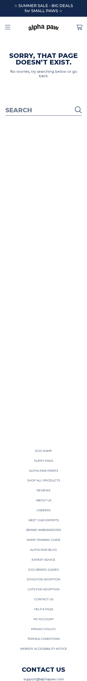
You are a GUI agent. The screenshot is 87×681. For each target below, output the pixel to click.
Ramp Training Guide (43, 540)
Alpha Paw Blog (43, 549)
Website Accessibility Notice (43, 648)
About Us (43, 500)
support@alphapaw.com (43, 679)
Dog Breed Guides (43, 569)
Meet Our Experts (44, 520)
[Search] (78, 110)
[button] (8, 27)
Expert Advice (43, 559)
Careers (43, 510)
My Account (44, 619)
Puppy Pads (43, 460)
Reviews (43, 490)
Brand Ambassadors (43, 530)
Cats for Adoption (43, 589)
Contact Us (43, 599)
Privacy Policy (43, 629)
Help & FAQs (43, 609)
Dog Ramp (43, 451)
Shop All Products (43, 480)
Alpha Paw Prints (43, 470)
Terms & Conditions (43, 638)
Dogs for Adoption (43, 579)
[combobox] (43, 110)
